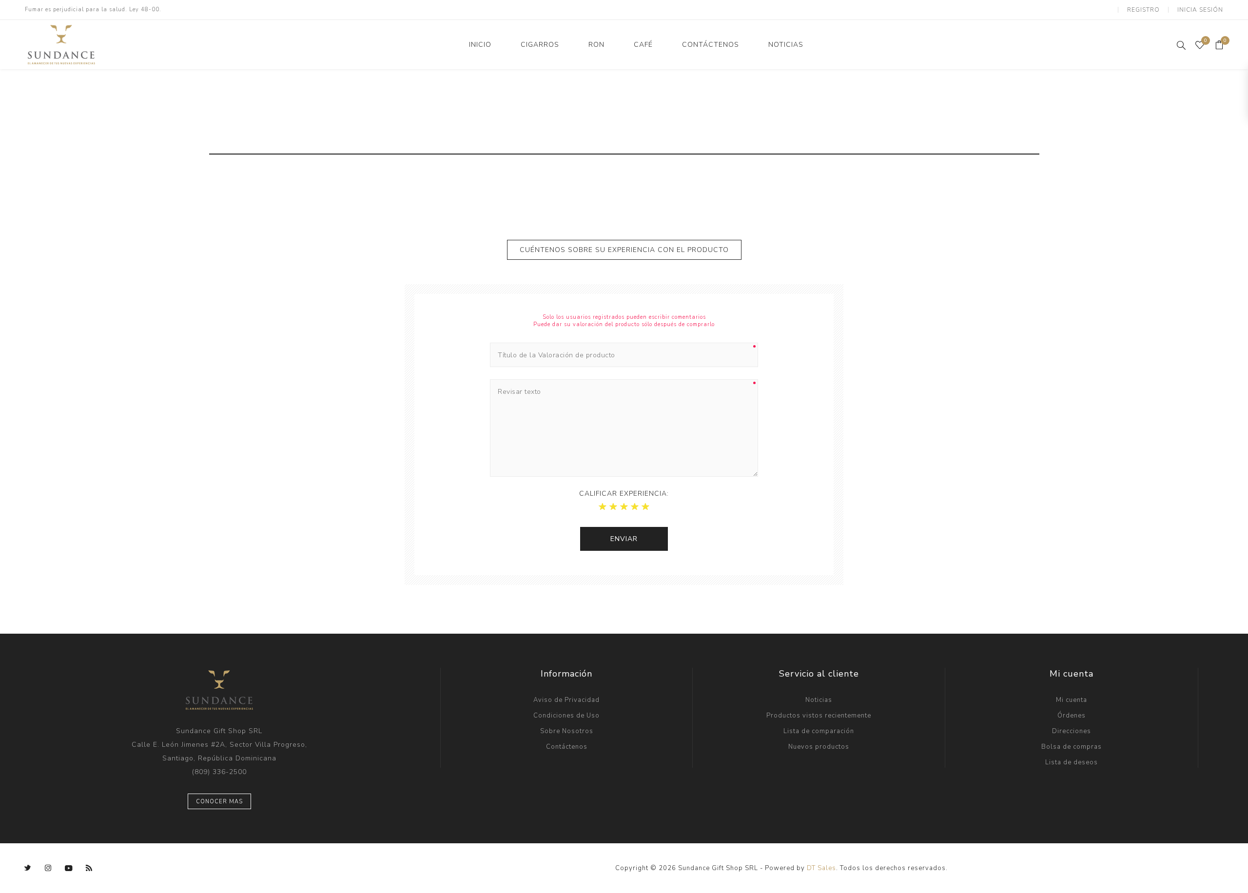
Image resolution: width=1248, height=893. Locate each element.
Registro (1143, 10)
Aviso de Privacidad (566, 700)
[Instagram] (48, 868)
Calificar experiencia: (624, 493)
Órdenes (1071, 715)
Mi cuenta (1071, 700)
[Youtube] (69, 868)
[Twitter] (28, 868)
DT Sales (821, 868)
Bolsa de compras (1071, 746)
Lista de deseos (1071, 762)
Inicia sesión (1200, 10)
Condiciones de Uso (566, 715)
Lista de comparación (818, 731)
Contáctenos (566, 746)
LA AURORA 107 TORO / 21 (863, 141)
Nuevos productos (818, 746)
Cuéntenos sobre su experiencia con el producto (624, 249)
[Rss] (89, 868)
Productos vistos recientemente (818, 715)
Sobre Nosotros (566, 731)
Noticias (818, 700)
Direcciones (1071, 731)
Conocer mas (219, 801)
